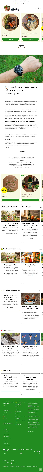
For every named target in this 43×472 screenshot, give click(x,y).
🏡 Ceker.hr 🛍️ (7, 466)
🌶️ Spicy (4, 405)
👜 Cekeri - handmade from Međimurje (7, 424)
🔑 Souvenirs (5, 429)
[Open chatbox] (40, 469)
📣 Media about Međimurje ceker (20, 421)
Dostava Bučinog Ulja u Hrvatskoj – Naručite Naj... (30, 225)
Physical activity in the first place (30, 347)
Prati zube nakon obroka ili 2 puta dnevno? (30, 377)
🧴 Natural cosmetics (6, 445)
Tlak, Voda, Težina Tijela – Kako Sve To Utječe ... (10, 377)
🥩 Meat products (6, 436)
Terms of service (23, 466)
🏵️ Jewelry (5, 418)
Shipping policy (29, 466)
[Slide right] (24, 44)
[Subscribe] (20, 453)
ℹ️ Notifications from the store (20, 416)
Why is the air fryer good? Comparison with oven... (10, 297)
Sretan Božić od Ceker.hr (30, 266)
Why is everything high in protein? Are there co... (30, 308)
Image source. (7, 147)
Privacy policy (18, 466)
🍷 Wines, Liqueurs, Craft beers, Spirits (7, 413)
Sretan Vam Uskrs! (10, 265)
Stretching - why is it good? (10, 347)
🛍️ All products (18, 404)
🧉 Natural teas (5, 443)
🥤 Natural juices (6, 431)
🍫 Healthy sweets (6, 410)
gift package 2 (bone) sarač (7, 33)
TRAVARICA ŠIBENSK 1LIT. (27, 194)
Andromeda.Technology (33, 427)
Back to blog (22, 151)
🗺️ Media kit (17, 418)
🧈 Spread (4, 441)
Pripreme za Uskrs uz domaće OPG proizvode (10, 224)
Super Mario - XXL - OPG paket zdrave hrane (29, 34)
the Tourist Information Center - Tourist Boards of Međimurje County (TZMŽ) (33, 421)
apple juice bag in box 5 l (7, 194)
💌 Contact (17, 413)
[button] (2, 8)
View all (21, 46)
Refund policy (12, 466)
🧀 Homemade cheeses (7, 438)
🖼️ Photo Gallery (18, 411)
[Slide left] (19, 44)
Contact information (34, 466)
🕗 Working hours (18, 406)
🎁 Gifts (4, 416)
